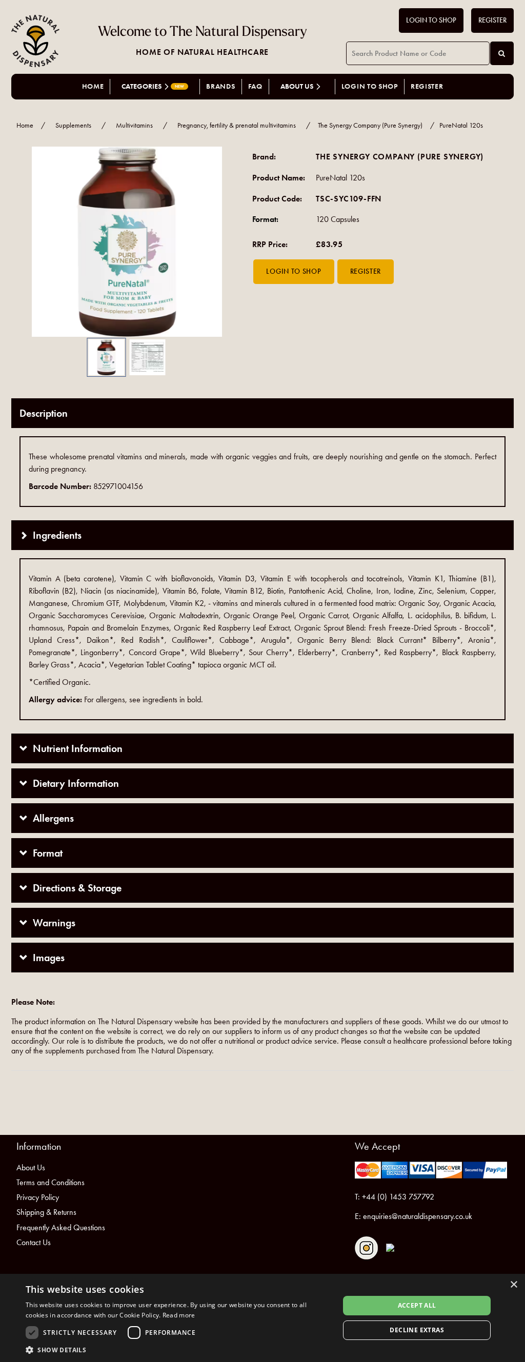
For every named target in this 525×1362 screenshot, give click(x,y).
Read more (179, 1315)
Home (93, 86)
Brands (220, 86)
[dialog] (262, 1318)
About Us (30, 1167)
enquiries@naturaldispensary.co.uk (417, 1216)
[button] (26, 241)
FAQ (255, 86)
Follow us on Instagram (366, 1247)
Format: (265, 219)
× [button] (513, 1285)
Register (492, 20)
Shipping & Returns (46, 1212)
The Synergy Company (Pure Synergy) (370, 125)
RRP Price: (270, 244)
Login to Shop (431, 20)
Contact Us (33, 1242)
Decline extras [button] (417, 1330)
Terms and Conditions (50, 1182)
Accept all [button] (417, 1305)
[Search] (502, 53)
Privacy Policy (37, 1197)
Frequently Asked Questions (60, 1227)
